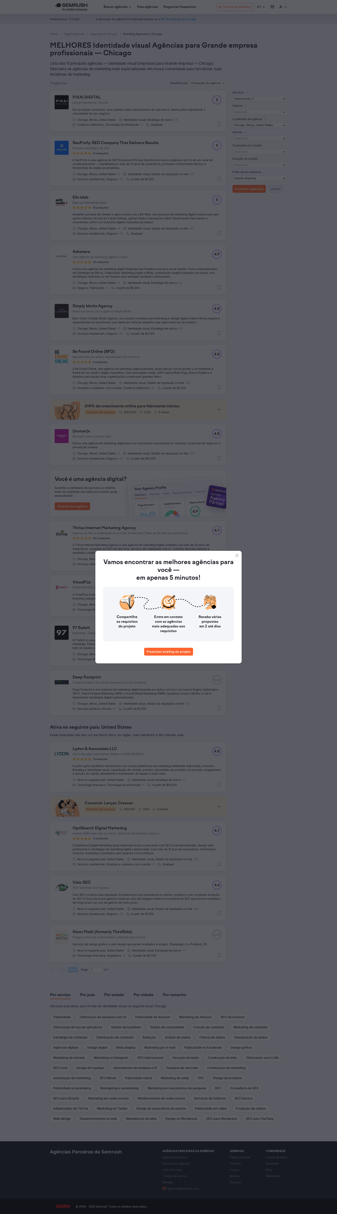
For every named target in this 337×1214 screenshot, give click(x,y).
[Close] (237, 555)
